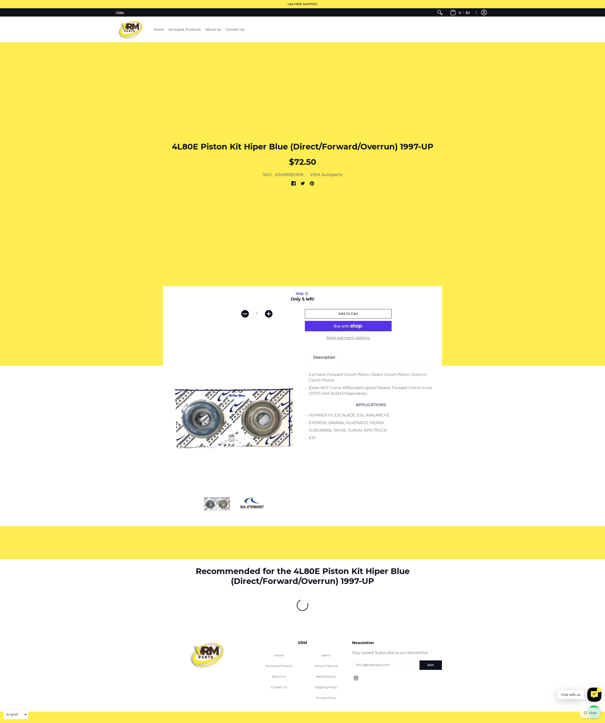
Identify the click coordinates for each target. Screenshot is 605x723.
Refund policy (326, 676)
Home (278, 655)
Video (120, 12)
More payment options (348, 338)
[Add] (268, 314)
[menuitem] (439, 12)
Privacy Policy (326, 698)
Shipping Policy (326, 687)
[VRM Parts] (131, 29)
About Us (279, 676)
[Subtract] (245, 314)
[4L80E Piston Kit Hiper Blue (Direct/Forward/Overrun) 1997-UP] (217, 504)
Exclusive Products (278, 666)
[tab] (324, 357)
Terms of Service (326, 666)
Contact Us (279, 687)
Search (326, 655)
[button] (460, 12)
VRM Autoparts (326, 174)
